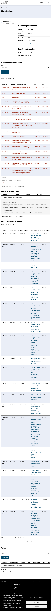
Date (29, 562)
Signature (4, 230)
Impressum (16, 581)
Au (43, 84)
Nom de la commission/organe (19, 84)
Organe (28, 194)
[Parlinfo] (4, 2)
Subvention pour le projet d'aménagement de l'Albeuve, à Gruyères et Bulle (36, 397)
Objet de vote (36, 562)
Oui (44, 562)
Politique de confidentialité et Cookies (13, 607)
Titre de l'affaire (35, 230)
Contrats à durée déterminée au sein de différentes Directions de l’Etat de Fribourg (36, 237)
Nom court (4, 84)
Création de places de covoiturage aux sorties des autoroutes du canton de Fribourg (36, 387)
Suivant (32, 541)
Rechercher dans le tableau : (8, 78)
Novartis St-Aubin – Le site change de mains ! (36, 472)
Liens (15, 587)
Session (23, 562)
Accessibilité (17, 584)
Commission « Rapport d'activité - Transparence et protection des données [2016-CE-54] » (22, 125)
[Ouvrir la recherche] (48, 2)
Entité (17, 194)
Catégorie (4, 194)
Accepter (36, 607)
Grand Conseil (15, 97)
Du (35, 84)
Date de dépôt (13, 230)
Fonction (39, 194)
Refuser (36, 602)
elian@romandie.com (33, 43)
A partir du (3, 65)
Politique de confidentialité (38, 581)
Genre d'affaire (24, 230)
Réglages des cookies (36, 598)
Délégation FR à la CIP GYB (18, 93)
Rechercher (5, 72)
